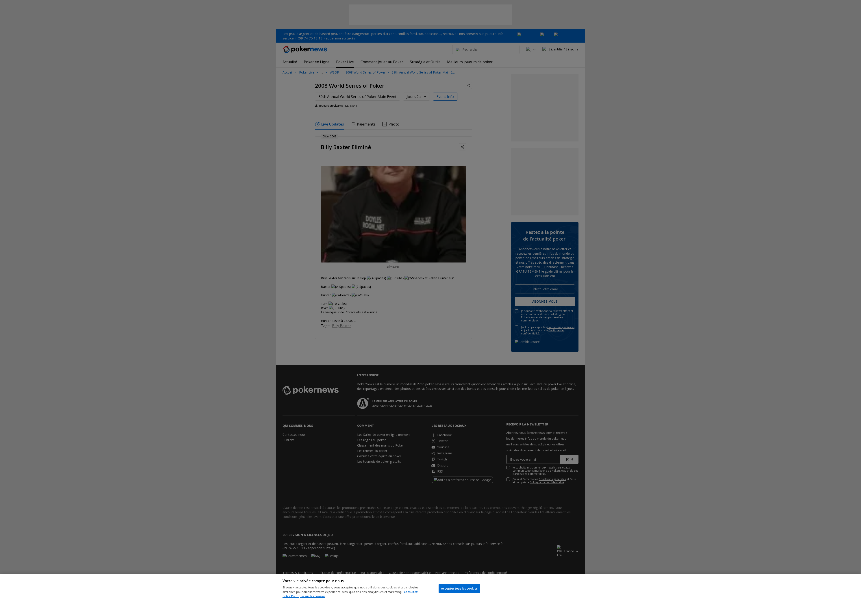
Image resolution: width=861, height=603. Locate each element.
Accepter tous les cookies (459, 588)
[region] (430, 588)
